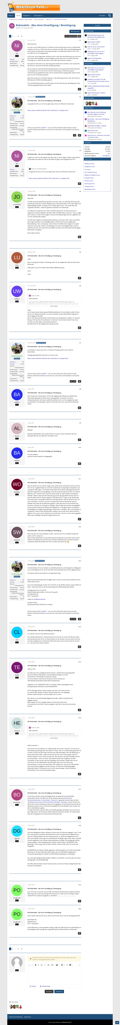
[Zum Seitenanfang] (117, 1022)
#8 (80, 389)
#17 (80, 789)
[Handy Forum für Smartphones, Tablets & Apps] (60, 6)
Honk (88, 72)
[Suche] (110, 15)
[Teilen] (79, 36)
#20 (80, 909)
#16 (80, 718)
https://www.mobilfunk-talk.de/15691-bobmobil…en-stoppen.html (47, 110)
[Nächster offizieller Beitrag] (74, 135)
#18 (80, 825)
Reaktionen (12, 116)
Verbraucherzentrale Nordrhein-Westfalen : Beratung (51, 802)
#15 (80, 662)
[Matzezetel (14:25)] (90, 103)
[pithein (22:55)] (93, 103)
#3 (80, 150)
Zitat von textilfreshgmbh (39, 169)
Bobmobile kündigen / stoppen (96, 126)
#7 (80, 343)
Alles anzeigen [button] (54, 306)
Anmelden (102, 15)
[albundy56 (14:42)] (87, 103)
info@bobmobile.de (39, 599)
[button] (33, 986)
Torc (88, 39)
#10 (80, 447)
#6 (80, 286)
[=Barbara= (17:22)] (96, 103)
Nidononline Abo (92, 130)
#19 (80, 885)
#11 (80, 479)
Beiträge (12, 59)
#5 (80, 252)
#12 (80, 527)
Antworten (59, 991)
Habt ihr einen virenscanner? (96, 47)
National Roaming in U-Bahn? (96, 93)
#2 (80, 97)
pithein (89, 49)
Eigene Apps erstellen (93, 42)
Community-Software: (60, 1022)
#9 (80, 423)
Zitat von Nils (35, 295)
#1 (80, 40)
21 (18, 36)
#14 (80, 627)
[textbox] (54, 975)
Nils (19, 28)
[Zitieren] (79, 89)
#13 (80, 561)
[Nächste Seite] (21, 36)
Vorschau (49, 991)
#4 (80, 191)
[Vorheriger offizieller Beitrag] (71, 381)
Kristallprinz (106, 156)
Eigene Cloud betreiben (94, 58)
